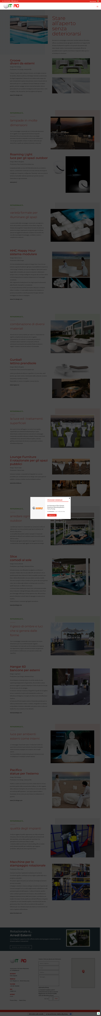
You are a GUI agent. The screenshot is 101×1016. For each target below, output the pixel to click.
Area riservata (93, 1)
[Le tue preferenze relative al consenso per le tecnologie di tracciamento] (98, 1013)
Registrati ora (52, 515)
